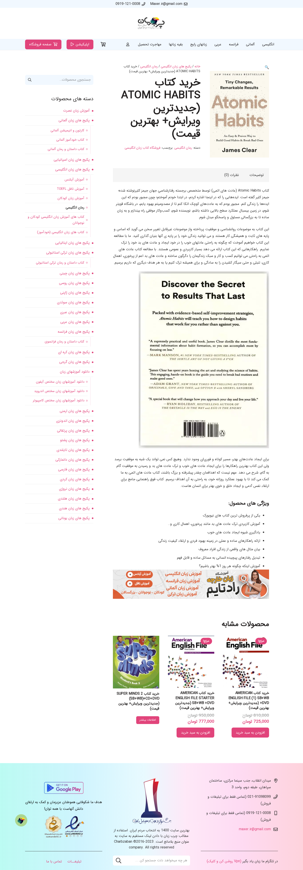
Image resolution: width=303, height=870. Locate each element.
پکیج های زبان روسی (74, 283)
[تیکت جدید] (21, 820)
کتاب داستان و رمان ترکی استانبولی (60, 262)
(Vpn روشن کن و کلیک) (224, 861)
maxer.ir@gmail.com (255, 829)
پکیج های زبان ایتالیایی (72, 243)
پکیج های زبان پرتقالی (73, 430)
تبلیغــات (74, 861)
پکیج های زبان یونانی (74, 518)
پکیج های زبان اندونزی (73, 421)
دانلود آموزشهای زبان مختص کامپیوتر (58, 400)
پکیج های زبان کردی (75, 479)
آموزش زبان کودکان (70, 198)
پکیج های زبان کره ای (74, 352)
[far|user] (127, 44)
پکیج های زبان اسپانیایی (72, 159)
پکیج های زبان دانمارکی (72, 459)
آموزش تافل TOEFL (70, 189)
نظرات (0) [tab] (231, 175)
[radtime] (191, 598)
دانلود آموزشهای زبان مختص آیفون (60, 381)
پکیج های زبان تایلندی (73, 450)
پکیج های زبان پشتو (75, 440)
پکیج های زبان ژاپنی (75, 292)
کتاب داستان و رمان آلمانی (66, 149)
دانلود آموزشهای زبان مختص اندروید (59, 391)
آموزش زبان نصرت (76, 110)
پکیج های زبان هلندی (74, 498)
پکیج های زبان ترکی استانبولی (68, 252)
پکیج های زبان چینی (75, 273)
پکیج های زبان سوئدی (73, 302)
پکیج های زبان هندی (74, 508)
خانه (197, 66)
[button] (267, 67)
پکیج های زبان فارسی (74, 469)
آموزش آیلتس (74, 179)
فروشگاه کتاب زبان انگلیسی (142, 147)
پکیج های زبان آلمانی (74, 120)
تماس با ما (54, 861)
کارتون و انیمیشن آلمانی (67, 130)
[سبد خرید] (103, 44)
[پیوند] (151, 23)
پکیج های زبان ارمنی (75, 411)
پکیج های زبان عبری (75, 312)
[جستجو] (118, 860)
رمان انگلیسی (149, 66)
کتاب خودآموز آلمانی (70, 139)
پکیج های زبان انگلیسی (176, 66)
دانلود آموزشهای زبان (75, 371)
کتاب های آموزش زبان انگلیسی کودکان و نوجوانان (56, 220)
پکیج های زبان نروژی (74, 489)
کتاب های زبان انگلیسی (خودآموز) (60, 232)
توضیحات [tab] (257, 175)
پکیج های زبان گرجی (74, 362)
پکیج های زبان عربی (75, 322)
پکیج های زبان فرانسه (74, 331)
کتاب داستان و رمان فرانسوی (64, 341)
